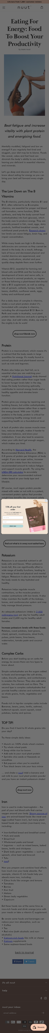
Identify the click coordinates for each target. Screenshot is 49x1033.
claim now (13, 526)
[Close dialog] (46, 501)
